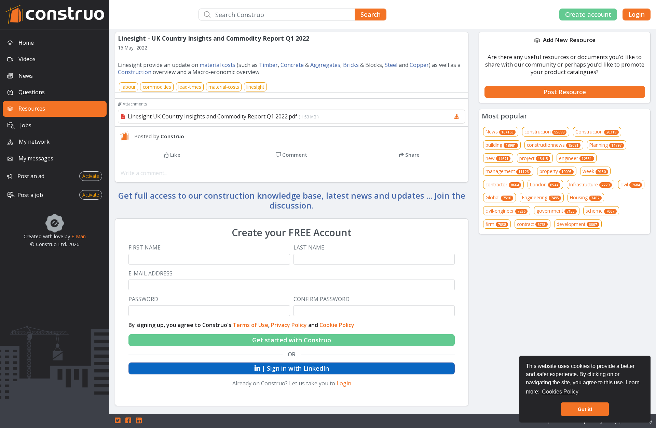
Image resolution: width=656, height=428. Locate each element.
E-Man (78, 236)
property (555, 171)
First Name (144, 247)
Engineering (540, 197)
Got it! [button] (585, 409)
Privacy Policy (289, 325)
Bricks (351, 65)
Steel (391, 65)
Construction (134, 72)
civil (630, 184)
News (500, 131)
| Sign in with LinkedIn (294, 368)
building (501, 145)
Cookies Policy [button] (560, 392)
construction (544, 131)
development (577, 224)
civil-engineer (505, 211)
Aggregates (325, 65)
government (555, 211)
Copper (419, 65)
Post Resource (565, 92)
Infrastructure (589, 184)
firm (496, 224)
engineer (575, 158)
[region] (54, 228)
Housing (584, 197)
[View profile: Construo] (126, 136)
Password (143, 299)
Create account (588, 14)
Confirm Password (321, 299)
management (507, 171)
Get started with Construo (291, 340)
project (533, 158)
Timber (268, 65)
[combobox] (292, 14)
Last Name (308, 247)
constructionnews (552, 145)
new (497, 158)
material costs (217, 65)
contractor (502, 184)
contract (531, 224)
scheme (600, 211)
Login (636, 14)
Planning (605, 145)
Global (498, 197)
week (594, 171)
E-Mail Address (150, 273)
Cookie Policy (336, 325)
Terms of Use (250, 325)
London (544, 184)
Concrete (292, 65)
